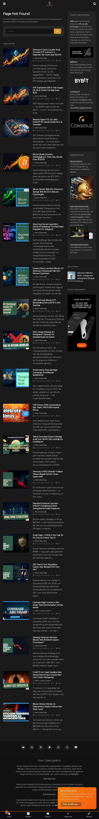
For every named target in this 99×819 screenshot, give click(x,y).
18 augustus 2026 (41, 279)
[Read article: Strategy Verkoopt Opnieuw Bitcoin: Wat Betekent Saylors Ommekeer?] (16, 645)
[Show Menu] (4, 4)
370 (59, 61)
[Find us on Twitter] (40, 747)
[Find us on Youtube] (23, 747)
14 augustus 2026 (41, 483)
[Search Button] (94, 4)
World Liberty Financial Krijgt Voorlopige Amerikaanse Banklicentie (45, 372)
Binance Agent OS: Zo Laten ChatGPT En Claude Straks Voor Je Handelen (47, 122)
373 (58, 165)
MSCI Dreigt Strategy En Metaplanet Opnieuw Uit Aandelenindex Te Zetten (44, 334)
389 (58, 715)
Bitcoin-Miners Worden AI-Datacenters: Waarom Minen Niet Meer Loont (47, 706)
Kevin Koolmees (41, 58)
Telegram (75, 774)
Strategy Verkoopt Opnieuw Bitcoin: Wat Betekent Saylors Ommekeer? (46, 640)
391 (58, 99)
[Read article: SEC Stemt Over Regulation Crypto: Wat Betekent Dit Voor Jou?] (16, 572)
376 (58, 613)
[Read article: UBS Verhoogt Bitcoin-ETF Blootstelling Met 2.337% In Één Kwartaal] (16, 308)
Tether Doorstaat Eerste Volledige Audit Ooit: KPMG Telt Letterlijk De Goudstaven (48, 439)
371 (58, 130)
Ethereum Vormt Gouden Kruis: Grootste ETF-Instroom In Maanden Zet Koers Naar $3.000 (47, 52)
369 (58, 311)
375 (58, 200)
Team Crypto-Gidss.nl (43, 611)
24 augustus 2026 (42, 61)
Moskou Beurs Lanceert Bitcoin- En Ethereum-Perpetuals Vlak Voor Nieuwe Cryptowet (48, 271)
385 (58, 683)
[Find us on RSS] (32, 747)
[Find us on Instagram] (58, 747)
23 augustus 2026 (42, 130)
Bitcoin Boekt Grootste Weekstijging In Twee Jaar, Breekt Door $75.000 (47, 157)
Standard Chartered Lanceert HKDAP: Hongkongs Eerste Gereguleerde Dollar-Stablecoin (46, 506)
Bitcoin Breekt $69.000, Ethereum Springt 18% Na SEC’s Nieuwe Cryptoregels (48, 191)
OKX (72, 21)
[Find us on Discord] (75, 747)
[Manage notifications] (7, 812)
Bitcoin (78, 247)
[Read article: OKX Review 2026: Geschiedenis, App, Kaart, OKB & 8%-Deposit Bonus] (16, 413)
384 (59, 514)
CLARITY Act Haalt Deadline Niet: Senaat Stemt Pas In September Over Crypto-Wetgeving (47, 674)
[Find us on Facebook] (67, 747)
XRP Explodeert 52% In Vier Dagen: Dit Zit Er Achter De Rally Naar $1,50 (48, 90)
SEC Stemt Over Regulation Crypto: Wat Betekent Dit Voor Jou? (46, 567)
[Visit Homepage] (49, 3)
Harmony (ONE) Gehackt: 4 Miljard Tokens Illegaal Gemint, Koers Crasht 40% (48, 474)
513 (58, 416)
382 (58, 575)
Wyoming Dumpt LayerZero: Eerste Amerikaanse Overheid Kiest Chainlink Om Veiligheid (48, 226)
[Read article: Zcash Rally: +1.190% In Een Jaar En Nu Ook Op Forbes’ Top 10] (16, 543)
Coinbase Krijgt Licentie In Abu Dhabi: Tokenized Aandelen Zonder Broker (48, 605)
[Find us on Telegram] (49, 747)
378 (59, 381)
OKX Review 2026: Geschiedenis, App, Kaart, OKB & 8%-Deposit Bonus (47, 407)
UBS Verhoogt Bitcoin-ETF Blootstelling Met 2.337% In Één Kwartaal (46, 302)
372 (58, 235)
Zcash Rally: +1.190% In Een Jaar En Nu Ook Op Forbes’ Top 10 (48, 536)
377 (58, 544)
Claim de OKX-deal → (71, 804)
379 (58, 483)
